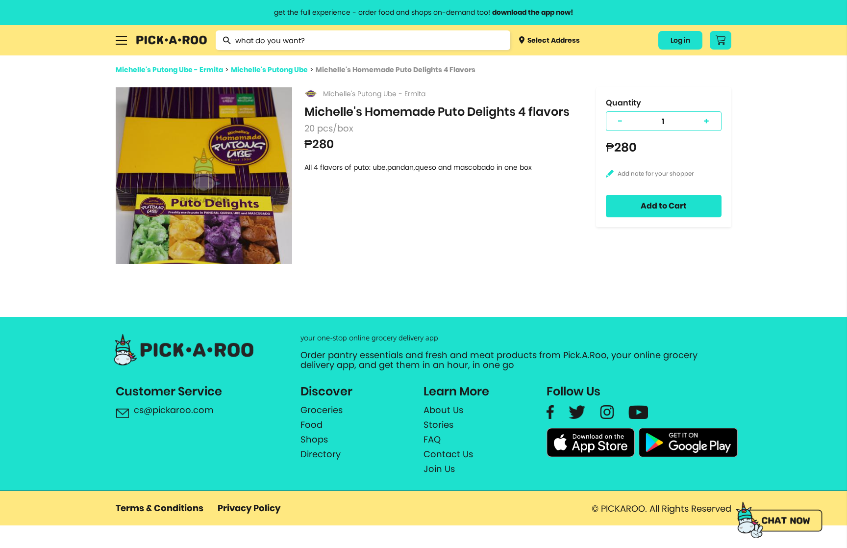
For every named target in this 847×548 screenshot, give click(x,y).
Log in (680, 40)
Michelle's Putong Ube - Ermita (169, 70)
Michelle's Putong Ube (269, 70)
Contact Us (448, 454)
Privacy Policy (249, 508)
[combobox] (363, 40)
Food (311, 425)
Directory (320, 454)
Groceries (321, 410)
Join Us (439, 469)
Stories (438, 425)
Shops (314, 439)
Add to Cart (664, 205)
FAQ (432, 439)
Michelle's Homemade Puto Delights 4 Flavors (395, 70)
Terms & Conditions (159, 508)
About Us (443, 410)
